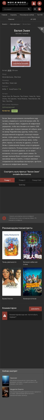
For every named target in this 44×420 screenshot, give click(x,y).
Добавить (35, 309)
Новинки (11, 19)
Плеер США (36, 180)
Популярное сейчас (27, 15)
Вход (34, 3)
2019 (9, 70)
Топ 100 (40, 15)
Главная (4, 15)
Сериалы (13, 15)
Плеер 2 (22, 180)
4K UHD (33, 19)
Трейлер (22, 185)
